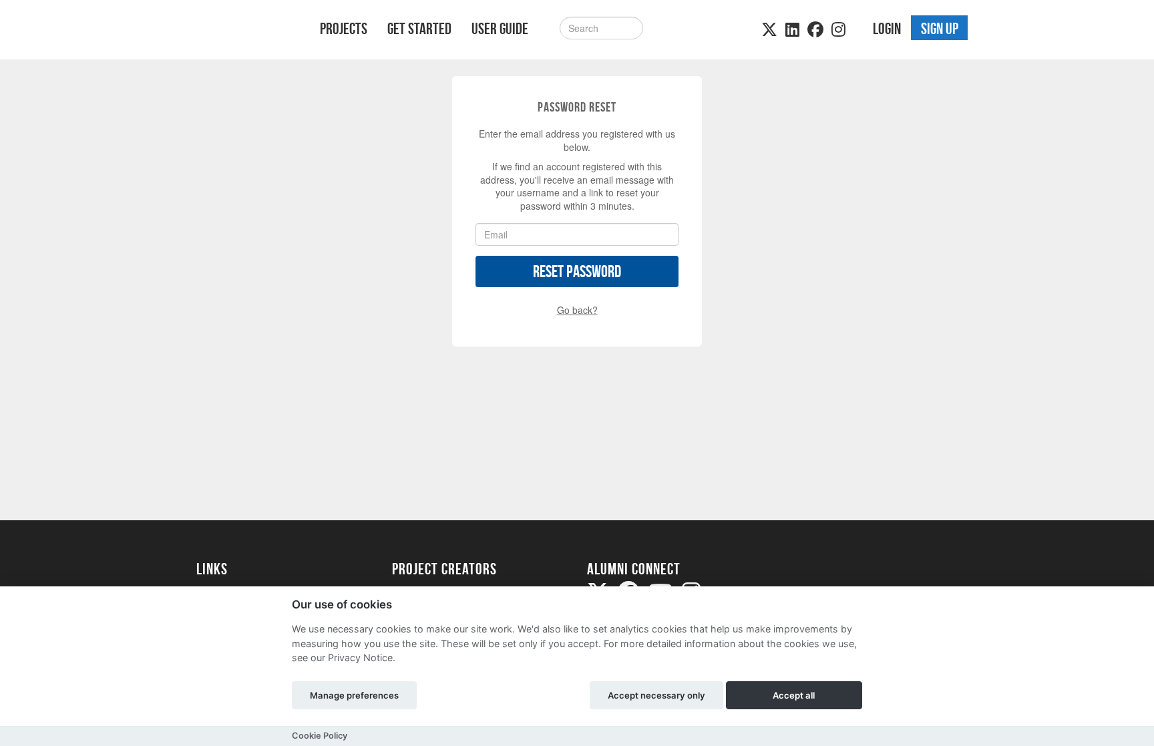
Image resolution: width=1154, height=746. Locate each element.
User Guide (499, 28)
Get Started (419, 28)
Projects (343, 28)
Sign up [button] (939, 28)
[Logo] (240, 31)
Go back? (577, 310)
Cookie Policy (319, 736)
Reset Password (577, 271)
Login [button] (887, 28)
